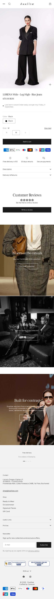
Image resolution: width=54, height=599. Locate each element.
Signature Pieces (9, 508)
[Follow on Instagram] (30, 577)
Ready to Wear (8, 501)
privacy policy (33, 551)
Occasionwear (8, 505)
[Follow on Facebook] (24, 577)
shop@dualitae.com (10, 491)
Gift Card (6, 511)
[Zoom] (50, 84)
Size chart (47, 128)
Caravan (31, 584)
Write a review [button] (27, 210)
